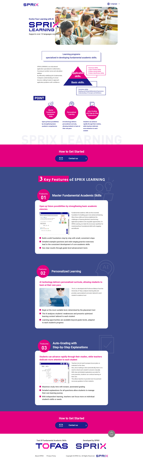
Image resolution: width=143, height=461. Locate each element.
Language (113, 4)
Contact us (73, 158)
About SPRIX (39, 456)
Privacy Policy (51, 456)
